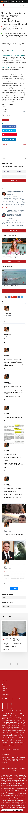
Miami (21, 757)
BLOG (3, 678)
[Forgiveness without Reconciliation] (14, 628)
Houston (13, 759)
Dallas (17, 757)
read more (6, 649)
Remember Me (7, 116)
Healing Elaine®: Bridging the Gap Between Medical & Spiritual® (13, 29)
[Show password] (24, 111)
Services (4, 686)
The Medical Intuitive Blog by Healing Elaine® (13, 55)
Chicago (9, 759)
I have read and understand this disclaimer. (12, 810)
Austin (13, 757)
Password (4, 109)
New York (9, 757)
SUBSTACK (4, 680)
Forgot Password (6, 124)
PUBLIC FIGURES (5, 694)
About (3, 684)
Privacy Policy (15, 749)
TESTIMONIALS (5, 688)
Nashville (4, 757)
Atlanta (3, 760)
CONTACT (4, 682)
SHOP (3, 692)
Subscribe (13, 50)
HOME (3, 675)
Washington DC (10, 760)
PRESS (3, 690)
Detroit (16, 760)
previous (4, 144)
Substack (5, 1)
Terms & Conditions (6, 749)
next (24, 144)
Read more (4, 207)
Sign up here (5, 67)
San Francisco (19, 759)
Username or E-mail (7, 104)
